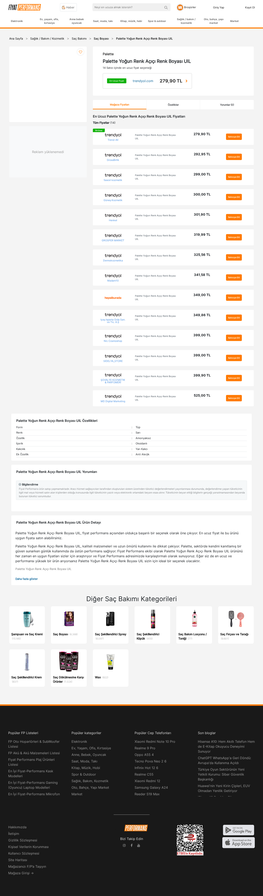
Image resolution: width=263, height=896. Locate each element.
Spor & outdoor (157, 21)
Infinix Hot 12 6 (146, 768)
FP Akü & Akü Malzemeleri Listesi (34, 753)
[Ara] (166, 7)
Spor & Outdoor (84, 774)
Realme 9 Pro (145, 748)
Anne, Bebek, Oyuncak (89, 755)
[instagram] (124, 846)
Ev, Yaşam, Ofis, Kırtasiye (91, 748)
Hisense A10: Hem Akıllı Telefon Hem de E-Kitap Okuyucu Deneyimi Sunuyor (226, 746)
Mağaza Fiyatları (119, 104)
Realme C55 (144, 774)
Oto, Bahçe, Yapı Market (90, 787)
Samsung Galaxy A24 (151, 787)
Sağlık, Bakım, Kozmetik (90, 781)
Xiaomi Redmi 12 (147, 781)
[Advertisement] (247, 94)
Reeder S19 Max (147, 794)
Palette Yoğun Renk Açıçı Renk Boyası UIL (155, 137)
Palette (108, 54)
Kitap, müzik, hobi (131, 21)
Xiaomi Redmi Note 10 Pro (155, 741)
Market (234, 21)
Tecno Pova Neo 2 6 (150, 761)
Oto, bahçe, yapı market (214, 21)
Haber (69, 7)
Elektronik (17, 21)
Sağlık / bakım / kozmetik (186, 21)
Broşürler (189, 7)
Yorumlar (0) (227, 104)
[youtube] (139, 846)
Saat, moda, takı (103, 21)
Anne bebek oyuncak (76, 21)
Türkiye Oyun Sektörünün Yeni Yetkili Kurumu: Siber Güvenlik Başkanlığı (221, 774)
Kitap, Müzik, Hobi (86, 768)
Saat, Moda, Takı (84, 761)
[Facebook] (131, 846)
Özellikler (173, 104)
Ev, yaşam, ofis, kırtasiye (49, 21)
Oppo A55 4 (144, 755)
